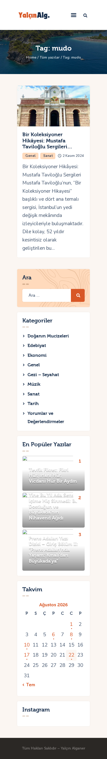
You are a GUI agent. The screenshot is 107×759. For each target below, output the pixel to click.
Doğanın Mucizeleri (48, 336)
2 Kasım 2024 (73, 156)
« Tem (29, 685)
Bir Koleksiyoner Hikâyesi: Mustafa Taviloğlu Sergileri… (47, 141)
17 (27, 655)
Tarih (33, 403)
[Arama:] (53, 295)
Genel (30, 156)
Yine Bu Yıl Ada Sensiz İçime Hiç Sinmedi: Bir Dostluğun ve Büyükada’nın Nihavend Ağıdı (53, 506)
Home (31, 57)
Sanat (48, 156)
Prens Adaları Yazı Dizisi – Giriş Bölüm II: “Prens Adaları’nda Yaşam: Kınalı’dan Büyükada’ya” (53, 550)
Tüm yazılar (50, 57)
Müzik (34, 384)
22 (71, 655)
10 (27, 645)
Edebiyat (37, 345)
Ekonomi (37, 355)
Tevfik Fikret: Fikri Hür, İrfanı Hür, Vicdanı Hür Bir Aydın (53, 475)
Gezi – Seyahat (43, 374)
